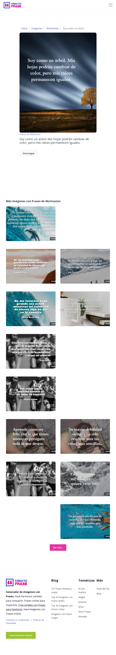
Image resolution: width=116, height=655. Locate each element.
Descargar (28, 153)
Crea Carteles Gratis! (20, 635)
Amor (81, 606)
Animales (82, 616)
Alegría (81, 597)
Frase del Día (103, 588)
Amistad (82, 602)
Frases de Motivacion (29, 134)
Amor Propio (84, 611)
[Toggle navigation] (110, 5)
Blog (99, 593)
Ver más (57, 547)
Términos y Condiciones (17, 619)
